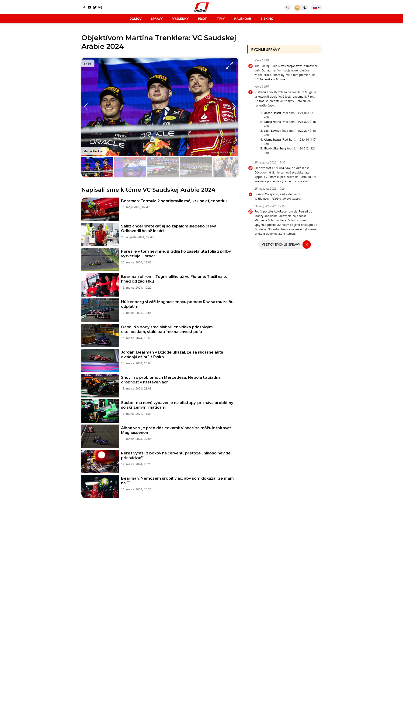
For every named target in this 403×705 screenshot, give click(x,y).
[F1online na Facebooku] (84, 7)
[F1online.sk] (201, 7)
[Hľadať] (288, 8)
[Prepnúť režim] (301, 8)
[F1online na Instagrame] (100, 7)
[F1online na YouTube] (89, 7)
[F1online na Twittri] (94, 7)
